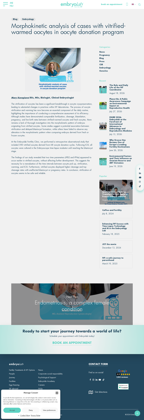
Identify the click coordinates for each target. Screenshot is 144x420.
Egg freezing (14, 385)
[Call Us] (127, 4)
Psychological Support (47, 377)
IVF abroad (13, 389)
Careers (41, 385)
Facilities (12, 381)
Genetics (103, 71)
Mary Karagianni (20, 98)
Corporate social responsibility (50, 374)
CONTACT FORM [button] (98, 364)
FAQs (40, 389)
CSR (101, 65)
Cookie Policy (25, 415)
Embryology (28, 19)
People (12, 374)
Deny (31, 410)
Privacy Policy (35, 415)
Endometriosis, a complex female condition (72, 304)
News (102, 52)
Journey (12, 377)
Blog (15, 19)
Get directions (101, 392)
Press (101, 62)
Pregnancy (104, 55)
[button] (57, 393)
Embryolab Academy (46, 381)
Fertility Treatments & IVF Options (22, 370)
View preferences (49, 410)
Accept (12, 410)
